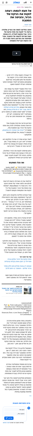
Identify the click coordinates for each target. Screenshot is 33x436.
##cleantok (16, 309)
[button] (25, 2)
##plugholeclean (26, 309)
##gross (28, 310)
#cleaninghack (16, 173)
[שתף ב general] (3, 2)
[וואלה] (16, 2)
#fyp (23, 173)
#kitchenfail (27, 171)
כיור (30, 396)
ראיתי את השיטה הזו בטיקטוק (13, 130)
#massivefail (19, 171)
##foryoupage (8, 309)
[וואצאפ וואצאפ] (7, 2)
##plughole (27, 307)
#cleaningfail (7, 173)
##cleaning (20, 307)
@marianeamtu (26, 303)
